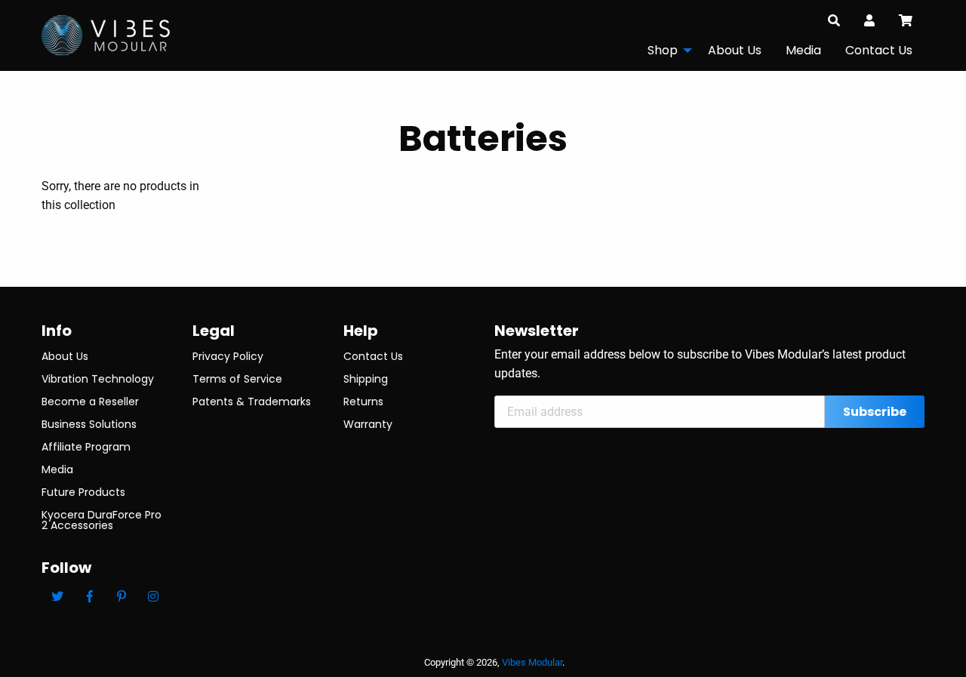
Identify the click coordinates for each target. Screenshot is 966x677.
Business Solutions (89, 424)
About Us (734, 50)
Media (803, 50)
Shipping (365, 378)
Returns (363, 401)
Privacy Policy (227, 356)
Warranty (367, 424)
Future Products (83, 492)
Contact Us (878, 50)
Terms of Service (237, 378)
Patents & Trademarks (251, 401)
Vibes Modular (532, 662)
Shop (663, 50)
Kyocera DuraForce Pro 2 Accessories (102, 520)
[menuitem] (665, 49)
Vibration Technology (98, 378)
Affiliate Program (86, 446)
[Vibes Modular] (106, 34)
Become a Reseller (90, 401)
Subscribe (874, 411)
